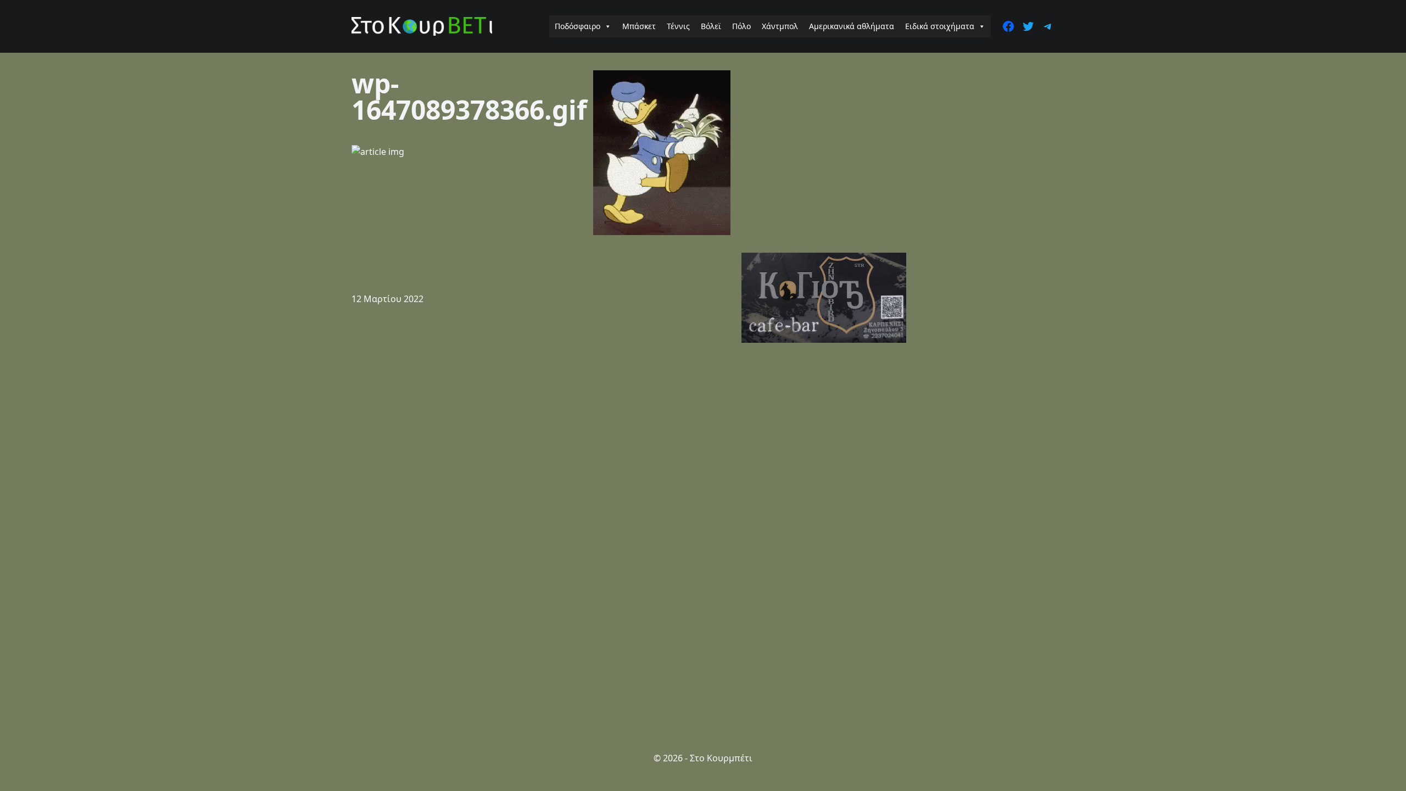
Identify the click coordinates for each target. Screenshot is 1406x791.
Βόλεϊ (711, 26)
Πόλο (741, 26)
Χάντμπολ (780, 26)
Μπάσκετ (639, 26)
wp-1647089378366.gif (469, 96)
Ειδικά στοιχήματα (939, 26)
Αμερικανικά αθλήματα (851, 26)
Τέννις (678, 26)
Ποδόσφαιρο (577, 26)
